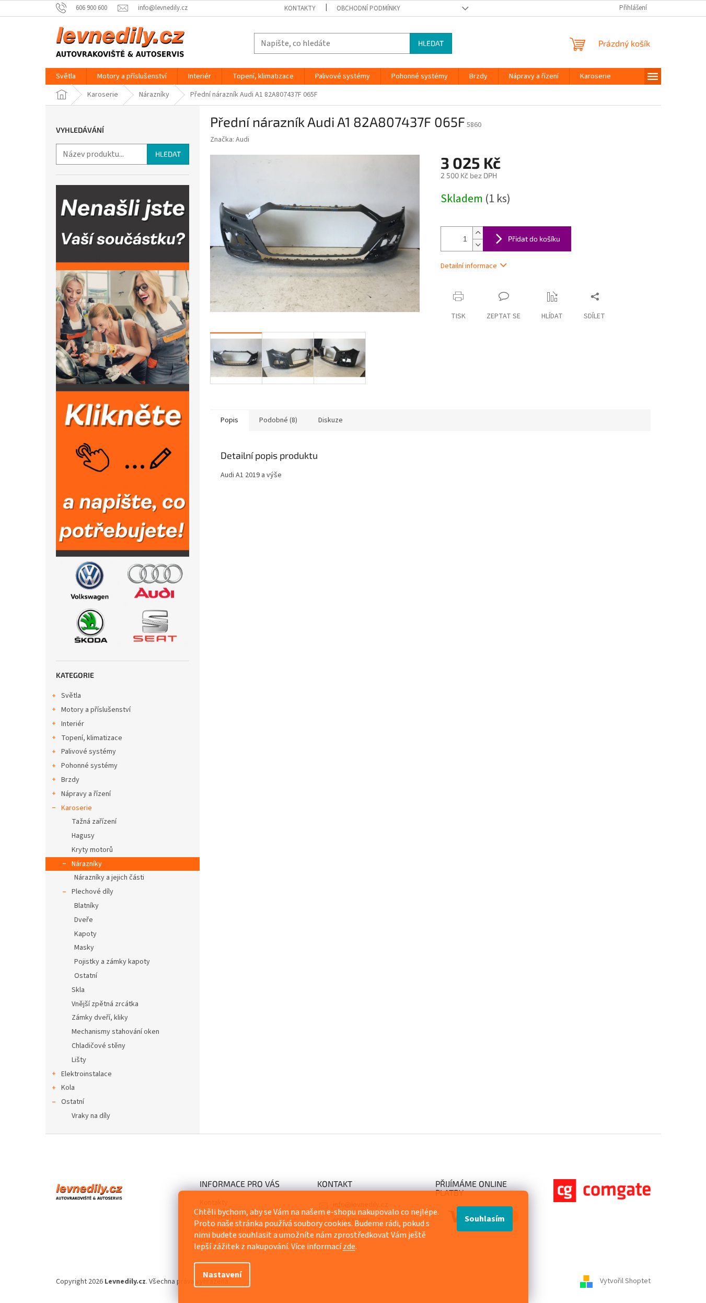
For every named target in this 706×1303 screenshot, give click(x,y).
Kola (68, 1087)
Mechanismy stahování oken (115, 1032)
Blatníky (86, 906)
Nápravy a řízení (86, 794)
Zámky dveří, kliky (100, 1017)
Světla (71, 695)
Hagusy (83, 836)
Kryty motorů (92, 850)
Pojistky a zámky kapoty (112, 961)
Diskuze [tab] (330, 420)
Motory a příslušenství (96, 710)
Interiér (72, 724)
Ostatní (85, 976)
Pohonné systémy (89, 765)
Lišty (79, 1060)
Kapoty (85, 934)
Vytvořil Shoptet (625, 1281)
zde (349, 1246)
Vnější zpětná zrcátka (105, 1004)
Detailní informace (469, 266)
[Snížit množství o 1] (477, 245)
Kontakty (300, 8)
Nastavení (222, 1275)
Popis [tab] (229, 420)
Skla (78, 990)
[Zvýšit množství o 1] (477, 233)
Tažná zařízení (94, 821)
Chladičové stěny (98, 1046)
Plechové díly (92, 891)
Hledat (431, 43)
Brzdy (70, 780)
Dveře (83, 920)
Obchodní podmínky (368, 8)
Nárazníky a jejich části (109, 877)
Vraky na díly (91, 1116)
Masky (84, 947)
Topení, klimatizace (91, 738)
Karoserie (76, 808)
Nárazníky (87, 864)
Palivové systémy (88, 751)
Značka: (229, 139)
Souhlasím (485, 1219)
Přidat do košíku (534, 238)
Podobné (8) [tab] (278, 420)
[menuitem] (65, 76)
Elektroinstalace (86, 1074)
